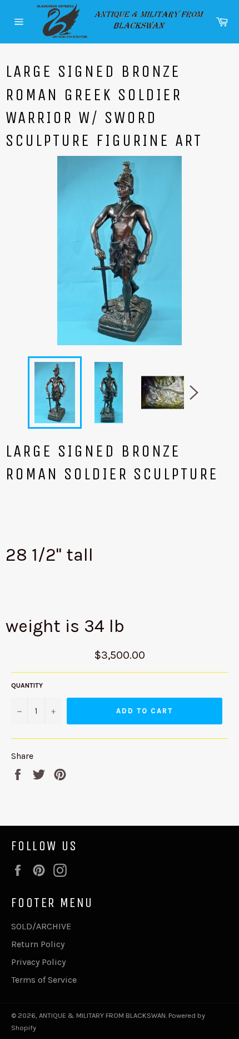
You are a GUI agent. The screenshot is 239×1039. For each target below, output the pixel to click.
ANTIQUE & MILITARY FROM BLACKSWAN (102, 1015)
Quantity (27, 685)
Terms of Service (44, 979)
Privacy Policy (38, 962)
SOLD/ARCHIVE (41, 926)
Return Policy (37, 944)
